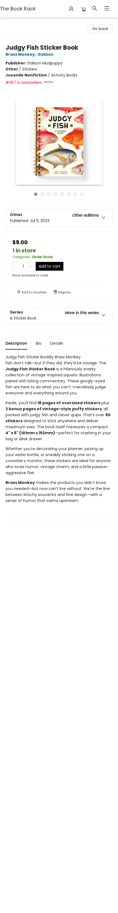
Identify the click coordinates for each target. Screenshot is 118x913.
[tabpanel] (59, 437)
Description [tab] (16, 343)
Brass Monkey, (21, 54)
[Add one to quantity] (30, 266)
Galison (46, 54)
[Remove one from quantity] (16, 266)
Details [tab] (56, 343)
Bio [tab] (38, 343)
